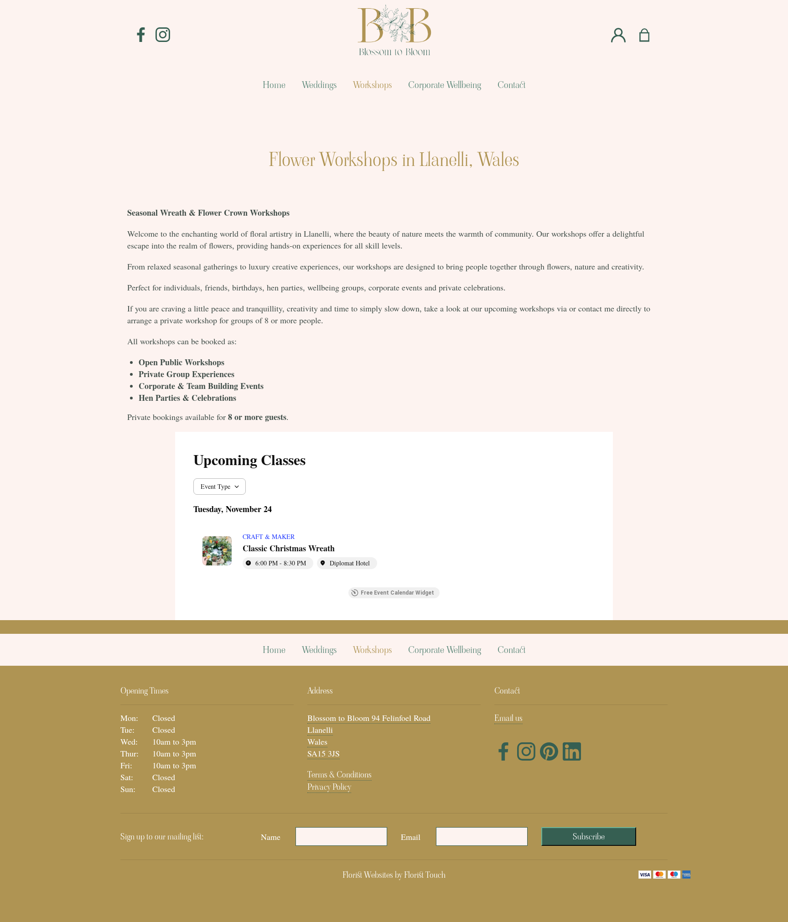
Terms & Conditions (339, 774)
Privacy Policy (329, 787)
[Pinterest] (549, 753)
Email (410, 836)
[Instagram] (162, 35)
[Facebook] (140, 35)
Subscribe (589, 836)
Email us (508, 718)
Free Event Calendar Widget (397, 593)
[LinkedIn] (572, 753)
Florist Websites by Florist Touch (394, 875)
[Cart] (650, 35)
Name (270, 836)
